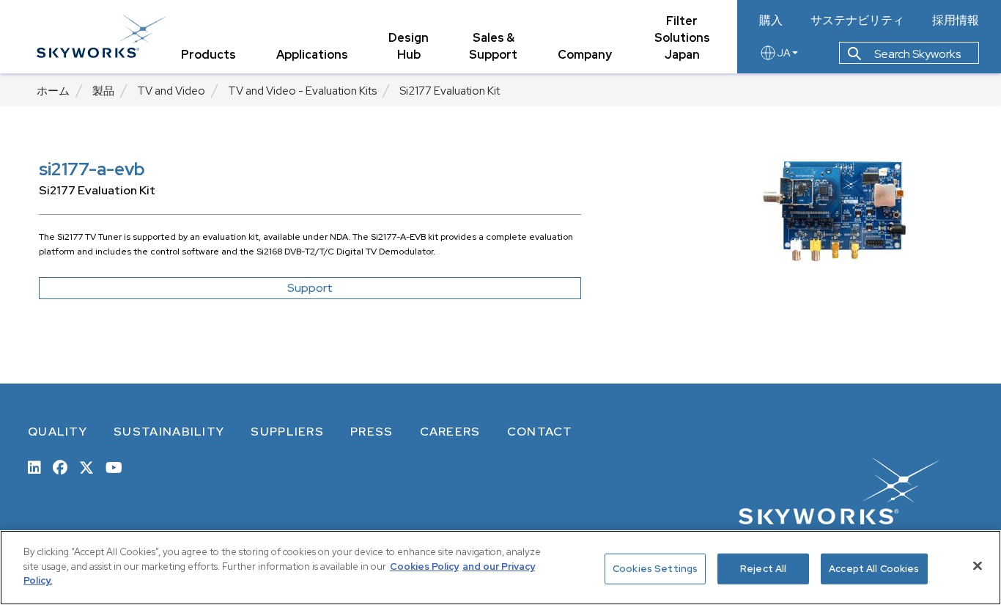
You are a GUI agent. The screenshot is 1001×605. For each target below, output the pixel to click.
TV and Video (171, 91)
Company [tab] (585, 54)
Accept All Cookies (874, 568)
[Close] (977, 566)
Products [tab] (208, 54)
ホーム (53, 91)
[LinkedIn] (34, 466)
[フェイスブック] (60, 466)
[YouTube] (114, 466)
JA (784, 52)
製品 (103, 91)
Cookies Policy (424, 566)
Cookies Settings (655, 568)
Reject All (763, 568)
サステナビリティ (857, 20)
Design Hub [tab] (408, 46)
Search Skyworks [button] (916, 54)
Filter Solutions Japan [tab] (682, 37)
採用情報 (955, 20)
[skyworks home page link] (101, 36)
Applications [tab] (312, 54)
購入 (771, 20)
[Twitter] (86, 466)
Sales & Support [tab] (493, 46)
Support (310, 288)
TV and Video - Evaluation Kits (302, 91)
